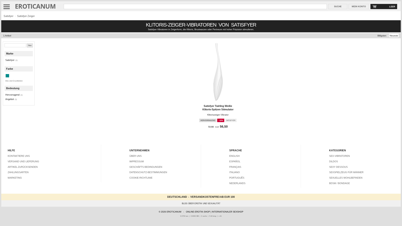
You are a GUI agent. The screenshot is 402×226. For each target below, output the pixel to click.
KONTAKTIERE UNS (19, 156)
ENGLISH (234, 156)
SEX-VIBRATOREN (339, 156)
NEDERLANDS (237, 183)
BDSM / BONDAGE (339, 183)
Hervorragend (12, 94)
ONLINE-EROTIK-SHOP (198, 211)
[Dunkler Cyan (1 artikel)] (7, 75)
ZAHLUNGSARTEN (18, 172)
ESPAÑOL (234, 161)
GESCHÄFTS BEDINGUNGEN (145, 167)
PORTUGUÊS (236, 177)
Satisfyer (8, 16)
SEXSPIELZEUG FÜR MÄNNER (346, 172)
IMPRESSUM (136, 161)
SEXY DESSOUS (338, 167)
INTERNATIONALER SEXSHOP (227, 211)
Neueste (394, 35)
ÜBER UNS (135, 156)
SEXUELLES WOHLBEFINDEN (345, 177)
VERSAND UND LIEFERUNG (23, 161)
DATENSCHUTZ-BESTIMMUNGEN (148, 172)
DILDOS (333, 161)
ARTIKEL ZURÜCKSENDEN (23, 167)
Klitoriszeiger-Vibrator (218, 114)
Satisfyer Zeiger (26, 16)
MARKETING (15, 177)
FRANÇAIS (235, 167)
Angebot (9, 99)
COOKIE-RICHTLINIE (140, 177)
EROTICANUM (35, 6)
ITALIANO (234, 172)
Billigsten (382, 35)
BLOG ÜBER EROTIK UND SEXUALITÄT (201, 203)
